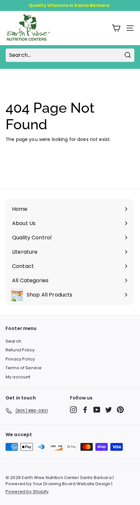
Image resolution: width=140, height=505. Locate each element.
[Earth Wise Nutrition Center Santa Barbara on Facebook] (85, 409)
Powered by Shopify (27, 491)
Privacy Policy (20, 359)
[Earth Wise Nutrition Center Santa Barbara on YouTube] (96, 409)
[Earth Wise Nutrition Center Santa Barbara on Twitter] (108, 409)
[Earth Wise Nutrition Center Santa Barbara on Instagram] (73, 409)
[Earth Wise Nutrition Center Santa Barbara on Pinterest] (120, 409)
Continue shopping (27, 149)
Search (13, 341)
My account (18, 377)
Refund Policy (20, 350)
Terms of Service (24, 368)
